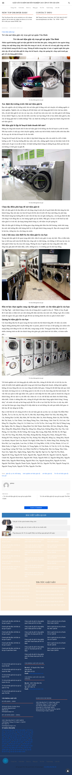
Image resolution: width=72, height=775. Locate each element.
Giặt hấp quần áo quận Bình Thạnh (19, 738)
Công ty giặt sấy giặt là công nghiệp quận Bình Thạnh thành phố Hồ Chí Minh (34, 559)
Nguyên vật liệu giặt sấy (23, 732)
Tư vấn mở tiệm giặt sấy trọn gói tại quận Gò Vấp (15, 596)
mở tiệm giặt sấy (47, 473)
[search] (69, 3)
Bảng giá (35, 7)
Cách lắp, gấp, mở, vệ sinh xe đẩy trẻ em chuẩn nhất (30, 527)
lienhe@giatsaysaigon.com (36, 673)
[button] (36, 76)
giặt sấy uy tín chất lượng (13, 473)
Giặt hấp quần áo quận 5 (14, 743)
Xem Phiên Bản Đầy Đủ (50, 767)
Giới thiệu (21, 7)
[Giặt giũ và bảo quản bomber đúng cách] (6, 522)
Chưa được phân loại (16, 27)
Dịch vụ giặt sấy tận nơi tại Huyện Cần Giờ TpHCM (50, 598)
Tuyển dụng (49, 7)
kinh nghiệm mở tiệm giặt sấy (31, 473)
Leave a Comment (36, 507)
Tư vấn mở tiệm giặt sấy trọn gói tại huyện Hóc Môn (16, 586)
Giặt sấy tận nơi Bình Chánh (17, 751)
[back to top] (67, 770)
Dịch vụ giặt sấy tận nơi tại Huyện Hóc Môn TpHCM (50, 591)
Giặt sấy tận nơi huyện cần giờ (18, 749)
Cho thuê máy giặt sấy (8, 730)
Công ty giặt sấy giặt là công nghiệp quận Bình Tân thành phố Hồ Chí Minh (34, 552)
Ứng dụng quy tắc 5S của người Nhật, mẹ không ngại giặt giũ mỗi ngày (34, 533)
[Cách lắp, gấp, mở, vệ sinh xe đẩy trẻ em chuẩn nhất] (9, 527)
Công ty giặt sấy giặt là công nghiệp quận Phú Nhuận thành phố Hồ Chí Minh (34, 574)
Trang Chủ (13, 7)
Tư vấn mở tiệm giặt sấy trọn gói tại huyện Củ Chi (15, 589)
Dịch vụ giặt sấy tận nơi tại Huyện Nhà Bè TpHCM (49, 601)
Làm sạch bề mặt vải (10, 732)
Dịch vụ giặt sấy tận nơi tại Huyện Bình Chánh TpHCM (51, 587)
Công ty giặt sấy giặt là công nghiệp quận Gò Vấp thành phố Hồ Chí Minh (34, 567)
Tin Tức (42, 7)
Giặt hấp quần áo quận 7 (17, 742)
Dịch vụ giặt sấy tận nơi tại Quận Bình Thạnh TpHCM (50, 605)
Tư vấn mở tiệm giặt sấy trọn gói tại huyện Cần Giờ (16, 592)
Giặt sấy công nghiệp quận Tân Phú (13, 747)
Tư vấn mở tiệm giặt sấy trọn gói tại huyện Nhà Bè (15, 582)
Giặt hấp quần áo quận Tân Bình (13, 736)
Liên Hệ (57, 7)
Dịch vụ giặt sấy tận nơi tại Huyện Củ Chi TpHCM (49, 594)
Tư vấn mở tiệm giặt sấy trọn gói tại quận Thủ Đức (15, 599)
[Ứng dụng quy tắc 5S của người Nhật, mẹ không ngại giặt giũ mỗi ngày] (6, 533)
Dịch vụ (28, 7)
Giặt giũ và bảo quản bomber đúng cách (24, 521)
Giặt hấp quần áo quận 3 (13, 745)
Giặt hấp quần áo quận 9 (20, 740)
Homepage (5, 27)
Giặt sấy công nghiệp (20, 730)
